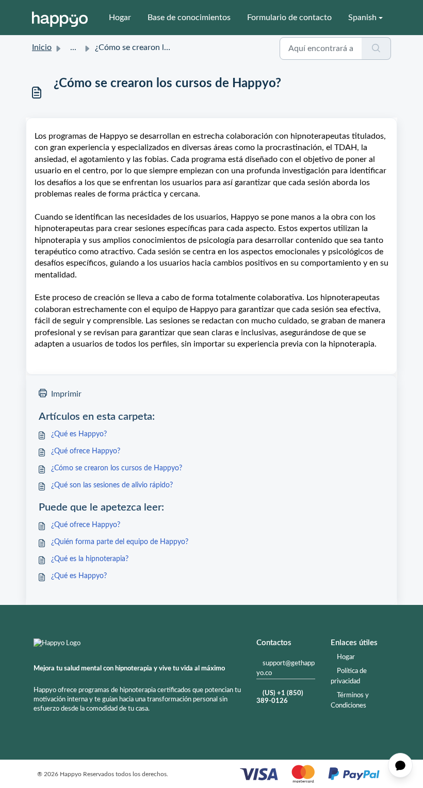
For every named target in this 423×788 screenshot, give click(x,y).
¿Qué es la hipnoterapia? (89, 559)
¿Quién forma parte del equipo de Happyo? (119, 542)
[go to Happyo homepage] (60, 17)
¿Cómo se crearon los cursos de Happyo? (116, 468)
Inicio (42, 47)
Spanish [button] (362, 17)
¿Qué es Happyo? (79, 434)
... (73, 47)
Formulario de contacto (289, 17)
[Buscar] (376, 48)
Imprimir (66, 394)
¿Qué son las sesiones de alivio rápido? (112, 485)
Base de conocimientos (189, 17)
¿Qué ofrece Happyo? (85, 451)
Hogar (120, 17)
